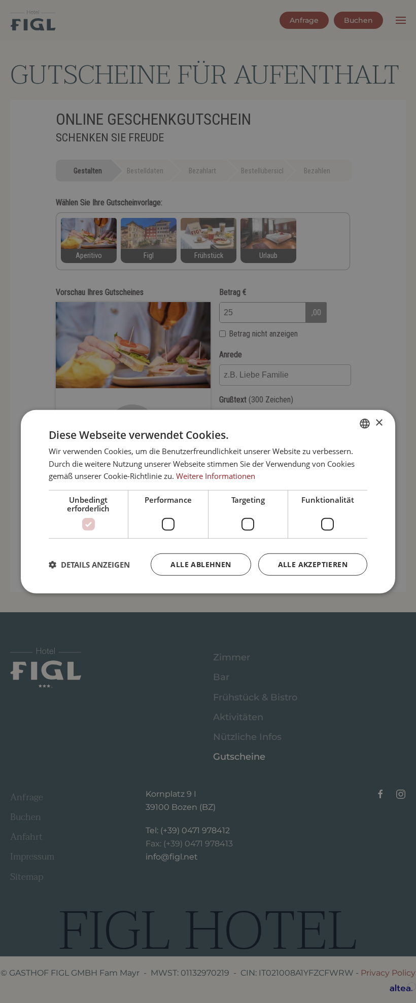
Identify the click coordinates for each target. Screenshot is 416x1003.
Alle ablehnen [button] (200, 564)
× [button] (379, 423)
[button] (89, 564)
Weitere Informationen (215, 476)
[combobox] (365, 423)
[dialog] (208, 501)
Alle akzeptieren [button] (313, 564)
